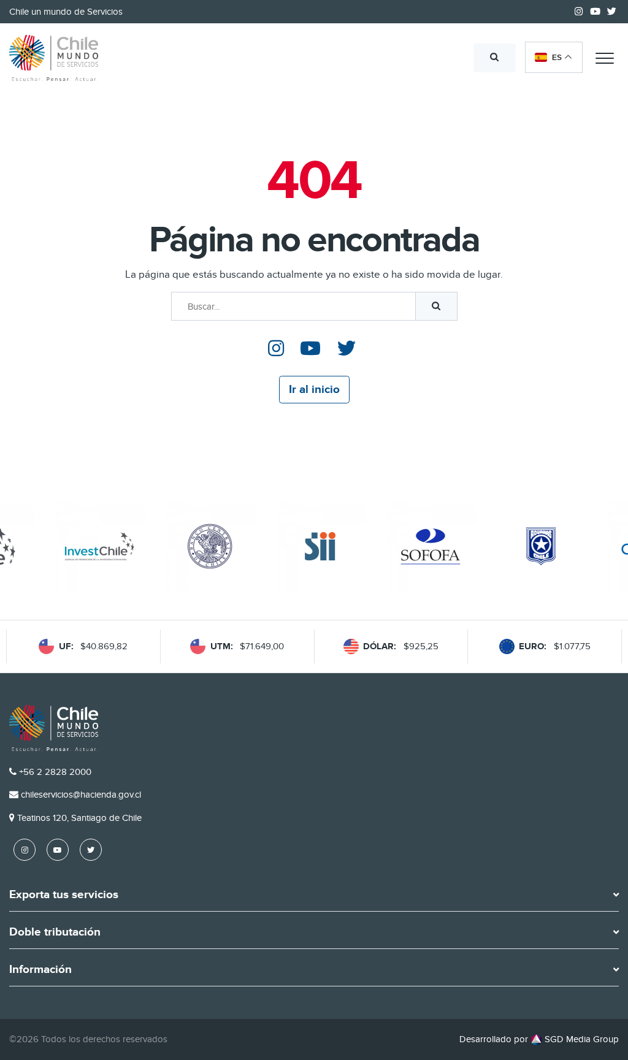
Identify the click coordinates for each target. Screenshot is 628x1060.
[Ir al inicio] (53, 58)
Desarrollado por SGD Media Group (539, 1039)
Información (40, 970)
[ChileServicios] (53, 728)
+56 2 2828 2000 (55, 771)
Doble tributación (55, 932)
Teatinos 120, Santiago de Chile (79, 817)
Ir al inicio (314, 390)
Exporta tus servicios (63, 895)
